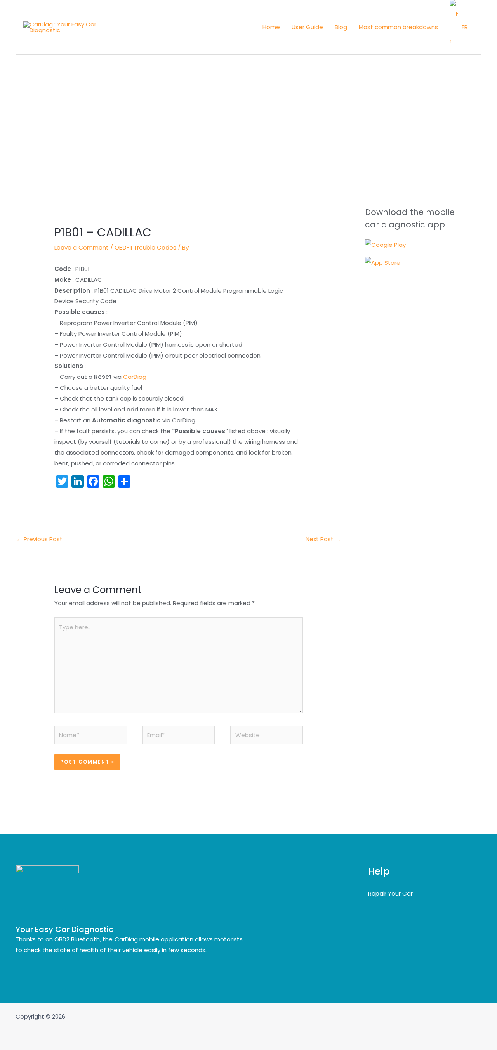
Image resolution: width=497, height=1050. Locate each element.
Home (271, 27)
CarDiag (134, 377)
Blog (341, 27)
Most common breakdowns (398, 27)
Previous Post (39, 539)
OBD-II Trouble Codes (145, 247)
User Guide (307, 27)
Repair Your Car (390, 893)
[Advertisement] (248, 113)
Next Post (323, 539)
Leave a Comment (81, 247)
